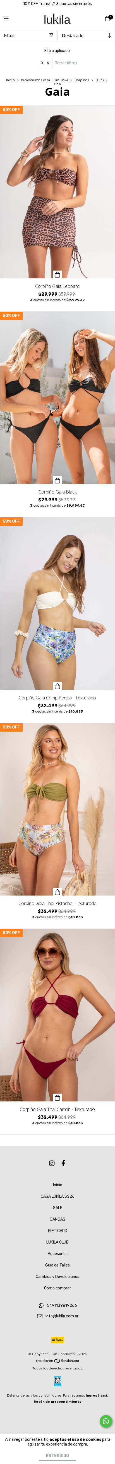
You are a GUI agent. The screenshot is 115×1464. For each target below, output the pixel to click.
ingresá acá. (97, 1395)
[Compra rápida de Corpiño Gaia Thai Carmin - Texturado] (57, 1097)
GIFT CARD (57, 1230)
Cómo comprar (57, 1288)
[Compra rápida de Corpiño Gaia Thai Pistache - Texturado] (57, 892)
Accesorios (58, 1253)
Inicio (10, 80)
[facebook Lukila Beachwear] (63, 1163)
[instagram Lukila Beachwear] (52, 1163)
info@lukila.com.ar (61, 1316)
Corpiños (82, 80)
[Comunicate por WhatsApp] (106, 1421)
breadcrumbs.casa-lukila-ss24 (44, 80)
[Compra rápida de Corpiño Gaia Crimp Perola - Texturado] (57, 686)
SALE (57, 1207)
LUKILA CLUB (57, 1242)
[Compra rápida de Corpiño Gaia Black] (57, 480)
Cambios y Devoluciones (57, 1276)
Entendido (57, 1455)
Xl (42, 63)
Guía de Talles (57, 1265)
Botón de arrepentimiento (57, 1402)
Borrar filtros (66, 63)
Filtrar (9, 35)
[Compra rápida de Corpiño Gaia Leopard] (57, 274)
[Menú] (9, 18)
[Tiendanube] (57, 1362)
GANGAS (57, 1219)
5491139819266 (62, 1305)
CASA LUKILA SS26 (58, 1196)
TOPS (99, 80)
